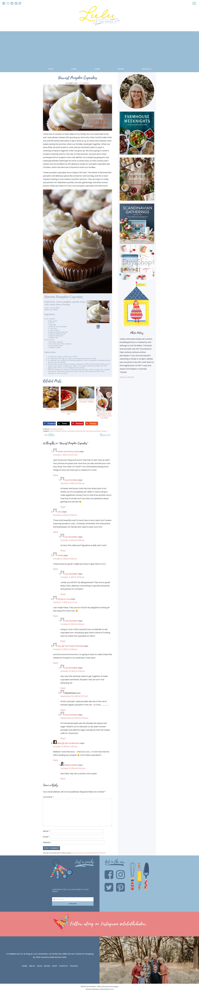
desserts (53, 429)
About (32, 966)
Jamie (60, 555)
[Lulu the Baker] (99, 16)
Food (50, 69)
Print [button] (98, 327)
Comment (48, 797)
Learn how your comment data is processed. (89, 853)
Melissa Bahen (71, 765)
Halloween (89, 431)
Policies (74, 966)
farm (97, 69)
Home (73, 69)
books (121, 69)
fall (83, 431)
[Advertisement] (99, 50)
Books (47, 966)
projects (146, 69)
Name (46, 831)
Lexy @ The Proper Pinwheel (70, 646)
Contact (63, 966)
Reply (55, 475)
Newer (103, 435)
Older (51, 435)
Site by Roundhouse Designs (108, 986)
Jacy (59, 511)
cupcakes (71, 431)
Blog (39, 966)
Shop (54, 966)
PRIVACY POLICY (127, 377)
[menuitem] (4, 3)
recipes (60, 429)
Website (46, 842)
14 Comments (84, 83)
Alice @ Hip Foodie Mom (68, 743)
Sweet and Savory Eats (68, 451)
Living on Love (63, 599)
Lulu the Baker (71, 480)
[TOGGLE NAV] (194, 3)
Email (46, 836)
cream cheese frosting (57, 431)
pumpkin (97, 431)
